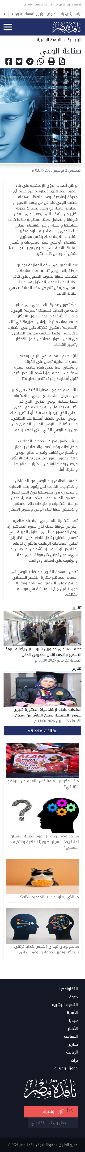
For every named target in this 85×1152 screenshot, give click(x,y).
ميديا (73, 1021)
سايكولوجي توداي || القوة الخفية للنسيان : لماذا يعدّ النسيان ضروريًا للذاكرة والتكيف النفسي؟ (43, 841)
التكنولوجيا (68, 989)
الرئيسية (74, 40)
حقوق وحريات (66, 1068)
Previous (4, 14)
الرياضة (72, 1052)
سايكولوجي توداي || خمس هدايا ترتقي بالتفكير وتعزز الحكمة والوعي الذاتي (46, 949)
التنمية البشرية (49, 40)
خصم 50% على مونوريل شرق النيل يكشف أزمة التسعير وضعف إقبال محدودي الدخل (43, 651)
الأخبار (73, 1029)
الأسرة (72, 1013)
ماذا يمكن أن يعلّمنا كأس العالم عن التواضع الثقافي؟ (43, 784)
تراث (74, 1060)
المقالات (71, 1036)
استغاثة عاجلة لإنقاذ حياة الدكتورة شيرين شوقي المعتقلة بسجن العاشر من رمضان (47, 712)
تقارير (73, 1044)
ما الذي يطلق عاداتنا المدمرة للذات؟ (49, 897)
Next (12, 14)
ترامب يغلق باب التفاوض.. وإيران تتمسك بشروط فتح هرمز (47, 13)
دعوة (73, 997)
